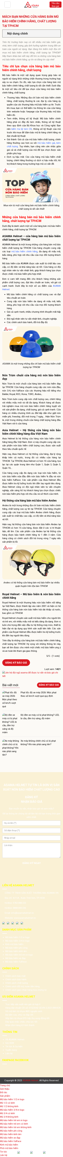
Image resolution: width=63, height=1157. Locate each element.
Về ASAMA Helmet (14, 1039)
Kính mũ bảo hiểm (14, 944)
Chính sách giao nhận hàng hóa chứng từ (25, 990)
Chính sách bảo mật (15, 976)
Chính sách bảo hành (15, 979)
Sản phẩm (5, 1096)
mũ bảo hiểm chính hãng (24, 251)
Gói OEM (9, 1043)
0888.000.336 (19, 908)
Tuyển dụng (11, 1050)
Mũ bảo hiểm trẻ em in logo (19, 954)
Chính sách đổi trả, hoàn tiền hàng (22, 986)
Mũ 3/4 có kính (7, 1113)
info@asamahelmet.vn (22, 913)
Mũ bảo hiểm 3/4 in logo (17, 940)
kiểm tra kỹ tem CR (21, 129)
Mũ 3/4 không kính (9, 1116)
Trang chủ (5, 1085)
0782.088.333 (19, 903)
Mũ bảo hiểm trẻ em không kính (15, 1127)
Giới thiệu (4, 1089)
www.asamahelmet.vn (25, 918)
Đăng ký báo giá (16, 662)
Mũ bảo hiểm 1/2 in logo (17, 937)
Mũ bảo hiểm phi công (16, 947)
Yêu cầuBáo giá (55, 4)
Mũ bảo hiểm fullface (16, 961)
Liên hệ (9, 1053)
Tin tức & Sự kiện (13, 1046)
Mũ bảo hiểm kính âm (16, 951)
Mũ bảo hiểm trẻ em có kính (14, 1123)
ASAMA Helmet (30, 1080)
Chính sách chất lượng (16, 983)
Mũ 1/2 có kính (7, 1103)
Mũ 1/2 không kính (9, 1106)
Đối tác (3, 1092)
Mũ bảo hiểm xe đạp (15, 958)
